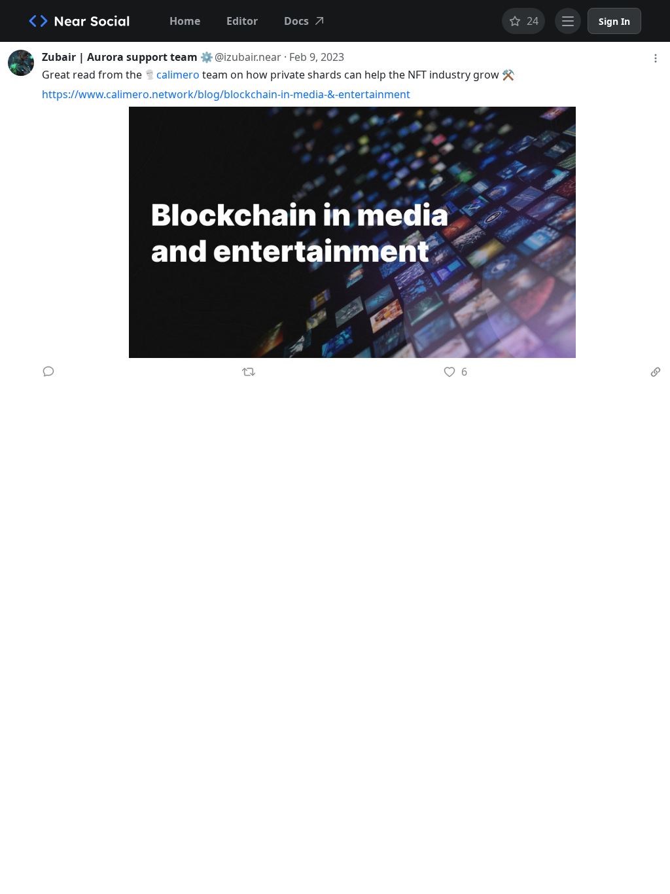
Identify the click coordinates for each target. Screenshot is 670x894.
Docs (296, 21)
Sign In (614, 21)
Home (184, 21)
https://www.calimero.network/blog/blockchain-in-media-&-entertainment (226, 94)
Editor (242, 21)
